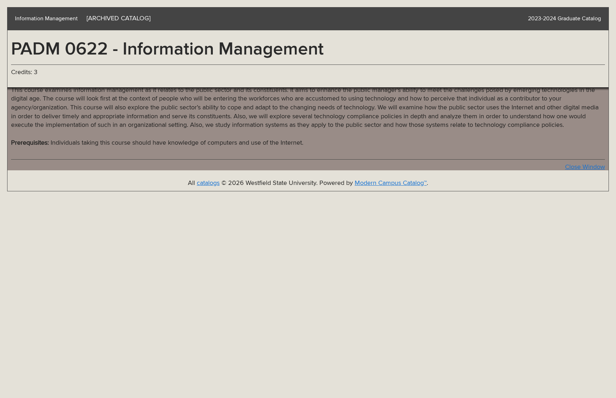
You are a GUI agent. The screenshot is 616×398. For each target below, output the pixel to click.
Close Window (585, 167)
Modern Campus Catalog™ (391, 183)
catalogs (208, 183)
